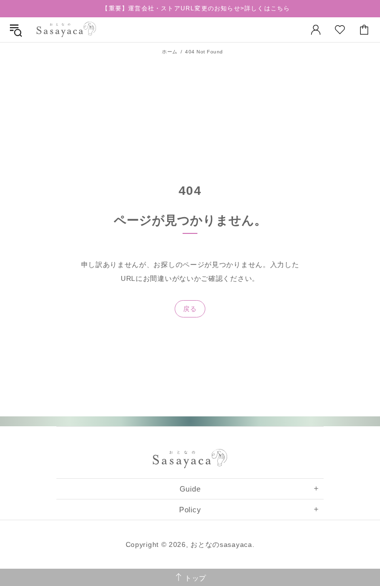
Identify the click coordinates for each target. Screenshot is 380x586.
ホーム (170, 51)
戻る (189, 309)
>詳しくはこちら (265, 8)
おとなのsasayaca (66, 29)
